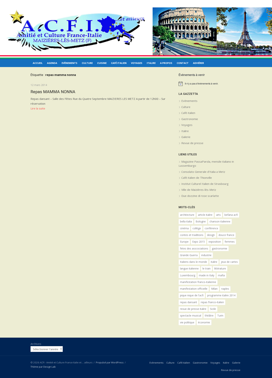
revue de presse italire (193, 309)
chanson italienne (219, 221)
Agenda (52, 63)
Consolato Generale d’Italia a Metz (203, 172)
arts (218, 215)
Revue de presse (192, 143)
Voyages (136, 63)
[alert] (210, 83)
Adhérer (198, 63)
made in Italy (206, 275)
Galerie (185, 137)
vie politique (187, 322)
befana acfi (231, 215)
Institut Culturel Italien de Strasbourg (205, 184)
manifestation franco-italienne (198, 282)
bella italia (186, 221)
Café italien (119, 63)
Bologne (201, 221)
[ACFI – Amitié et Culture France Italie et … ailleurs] (136, 33)
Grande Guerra (189, 255)
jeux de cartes (229, 262)
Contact (183, 63)
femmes (230, 241)
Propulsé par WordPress (110, 362)
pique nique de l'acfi (192, 295)
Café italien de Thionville (196, 177)
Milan (214, 288)
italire (214, 262)
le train (206, 268)
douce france (226, 235)
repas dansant (188, 302)
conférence (211, 228)
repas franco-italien (212, 302)
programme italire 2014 (221, 295)
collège (196, 228)
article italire (205, 215)
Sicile (213, 309)
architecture (187, 215)
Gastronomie (189, 119)
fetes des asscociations (194, 248)
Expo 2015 (198, 241)
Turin (220, 315)
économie (204, 322)
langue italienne (189, 268)
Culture (87, 63)
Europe (184, 241)
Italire (151, 63)
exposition (215, 241)
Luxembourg (187, 275)
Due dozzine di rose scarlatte (200, 196)
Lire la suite (38, 108)
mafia (221, 275)
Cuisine (102, 63)
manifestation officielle (193, 288)
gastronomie (219, 248)
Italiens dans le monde (193, 262)
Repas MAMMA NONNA (53, 91)
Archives (36, 344)
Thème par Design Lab (43, 366)
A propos (166, 63)
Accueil (38, 63)
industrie (206, 255)
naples (225, 288)
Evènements (69, 63)
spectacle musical (190, 315)
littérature (220, 268)
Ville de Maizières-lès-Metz (198, 190)
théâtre (209, 315)
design (211, 235)
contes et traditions (191, 235)
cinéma (184, 228)
